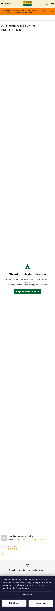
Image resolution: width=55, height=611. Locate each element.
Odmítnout (14, 603)
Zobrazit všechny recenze (32, 540)
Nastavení (27, 594)
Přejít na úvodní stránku (27, 292)
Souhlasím (41, 604)
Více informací (22, 588)
